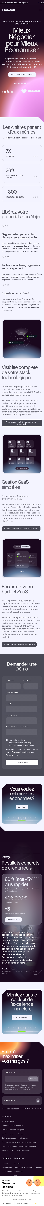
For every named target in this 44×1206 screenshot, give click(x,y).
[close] (41, 2)
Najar (30, 743)
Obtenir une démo (21, 1017)
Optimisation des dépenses (12, 1125)
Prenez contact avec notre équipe (18, 644)
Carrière (17, 1163)
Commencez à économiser (21, 74)
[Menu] (40, 9)
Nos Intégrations (8, 1121)
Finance (5, 1163)
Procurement (7, 1167)
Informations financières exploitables (16, 1150)
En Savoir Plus (12, 919)
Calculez (21, 807)
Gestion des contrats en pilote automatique (19, 1146)
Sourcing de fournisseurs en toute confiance (19, 1142)
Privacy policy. (12, 755)
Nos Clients (18, 1171)
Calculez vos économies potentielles (28, 1167)
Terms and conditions (20, 752)
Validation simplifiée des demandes (15, 1134)
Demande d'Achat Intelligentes (13, 1130)
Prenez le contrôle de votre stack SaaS (20, 528)
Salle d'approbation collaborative (15, 1138)
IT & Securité (7, 1171)
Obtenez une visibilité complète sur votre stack (21, 423)
